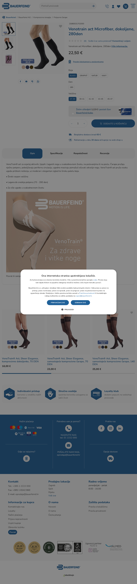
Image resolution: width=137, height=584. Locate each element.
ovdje (95, 280)
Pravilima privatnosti (87, 293)
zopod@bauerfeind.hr (83, 296)
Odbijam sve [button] (80, 303)
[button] (68, 309)
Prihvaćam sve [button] (58, 303)
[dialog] (69, 292)
